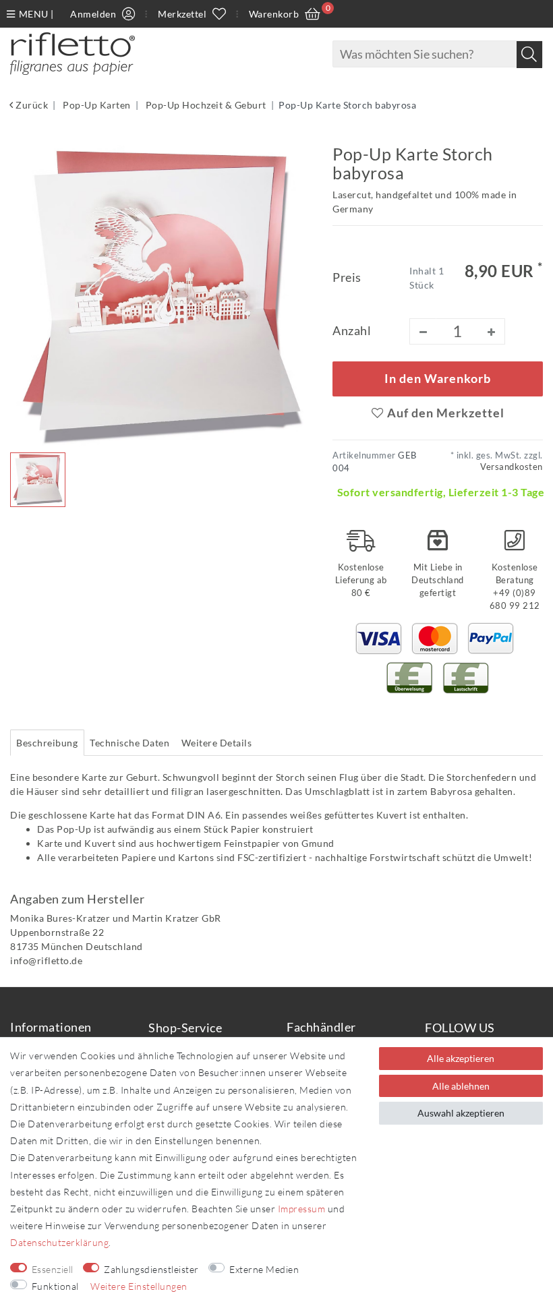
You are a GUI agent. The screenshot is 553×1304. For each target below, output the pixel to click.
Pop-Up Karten (96, 105)
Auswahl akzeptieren (460, 1113)
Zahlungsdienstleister (151, 1269)
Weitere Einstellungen (138, 1286)
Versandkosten (511, 467)
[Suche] (529, 54)
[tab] (47, 743)
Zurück (30, 105)
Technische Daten (129, 742)
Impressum (302, 1208)
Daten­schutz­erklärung (59, 1242)
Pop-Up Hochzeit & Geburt (204, 105)
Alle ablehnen (461, 1086)
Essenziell (53, 1269)
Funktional (55, 1286)
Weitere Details (216, 742)
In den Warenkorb (437, 379)
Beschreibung (47, 742)
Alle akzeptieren (460, 1058)
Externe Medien (264, 1269)
